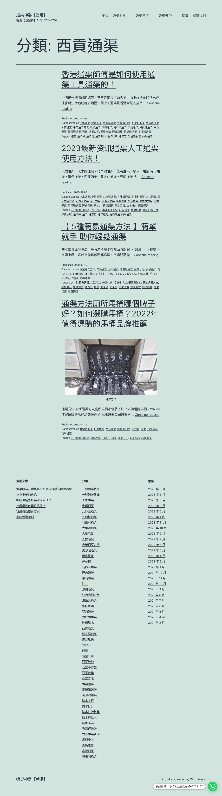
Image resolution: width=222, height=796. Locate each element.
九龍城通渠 (123, 123)
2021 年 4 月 (156, 617)
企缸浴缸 (96, 210)
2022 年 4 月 (156, 556)
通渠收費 (112, 136)
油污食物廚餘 (91, 595)
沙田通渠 (107, 127)
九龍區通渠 (109, 123)
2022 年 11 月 (157, 522)
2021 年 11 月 (157, 578)
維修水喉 (121, 201)
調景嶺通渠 (74, 131)
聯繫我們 (199, 16)
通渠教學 (165, 16)
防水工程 (120, 205)
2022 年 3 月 (156, 561)
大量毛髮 (88, 533)
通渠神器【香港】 (31, 15)
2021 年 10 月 (157, 583)
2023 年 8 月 (156, 489)
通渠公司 (94, 131)
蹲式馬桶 (87, 205)
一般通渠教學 (91, 489)
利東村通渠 (138, 123)
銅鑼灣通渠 (130, 131)
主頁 (105, 16)
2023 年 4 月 (156, 500)
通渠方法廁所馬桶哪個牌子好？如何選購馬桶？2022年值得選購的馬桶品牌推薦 (109, 314)
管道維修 (136, 210)
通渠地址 (88, 662)
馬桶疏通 (115, 214)
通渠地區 (119, 16)
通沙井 (98, 205)
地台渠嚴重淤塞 (132, 282)
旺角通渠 (124, 210)
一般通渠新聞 (91, 494)
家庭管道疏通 (25, 517)
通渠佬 (81, 136)
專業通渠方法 (81, 127)
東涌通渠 (95, 127)
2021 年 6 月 (156, 606)
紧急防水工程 (150, 210)
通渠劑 (90, 136)
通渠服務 (117, 131)
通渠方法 (105, 131)
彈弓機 (86, 561)
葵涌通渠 (133, 127)
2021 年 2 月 (156, 622)
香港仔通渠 (71, 278)
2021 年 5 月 (156, 611)
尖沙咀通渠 (89, 550)
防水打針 (131, 205)
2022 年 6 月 (156, 545)
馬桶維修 (88, 745)
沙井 (85, 583)
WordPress (197, 779)
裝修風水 (88, 622)
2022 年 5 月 (156, 550)
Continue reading (146, 254)
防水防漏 (88, 723)
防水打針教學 (91, 712)
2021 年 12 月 (157, 572)
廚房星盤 (88, 556)
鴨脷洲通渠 (89, 756)
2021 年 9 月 (156, 589)
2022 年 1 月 (156, 567)
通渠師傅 (100, 136)
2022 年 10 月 (157, 528)
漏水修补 (66, 287)
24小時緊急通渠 (80, 210)
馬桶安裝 (88, 739)
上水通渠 (85, 123)
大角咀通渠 (152, 123)
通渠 (84, 131)
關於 (185, 16)
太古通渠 (66, 127)
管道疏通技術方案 (28, 511)
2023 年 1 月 (156, 517)
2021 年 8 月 (156, 595)
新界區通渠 (82, 201)
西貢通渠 (78, 274)
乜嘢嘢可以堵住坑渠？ (31, 506)
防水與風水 (89, 717)
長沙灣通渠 (144, 131)
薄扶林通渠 (145, 127)
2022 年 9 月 (156, 533)
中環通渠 (96, 123)
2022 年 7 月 (156, 539)
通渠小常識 (89, 667)
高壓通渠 (147, 136)
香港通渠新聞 (91, 734)
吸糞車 (118, 282)
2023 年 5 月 (156, 494)
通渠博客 (142, 16)
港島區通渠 (119, 127)
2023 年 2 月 (156, 511)
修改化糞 (107, 282)
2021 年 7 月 (156, 600)
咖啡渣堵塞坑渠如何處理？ (33, 500)
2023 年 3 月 (156, 506)
